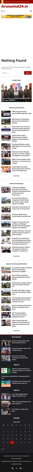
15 (25, 435)
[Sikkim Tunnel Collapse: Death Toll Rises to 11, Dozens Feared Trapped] (6, 161)
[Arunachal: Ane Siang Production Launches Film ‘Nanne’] (6, 358)
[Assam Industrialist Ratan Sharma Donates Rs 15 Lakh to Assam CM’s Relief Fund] (6, 169)
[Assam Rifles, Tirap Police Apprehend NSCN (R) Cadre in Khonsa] (6, 277)
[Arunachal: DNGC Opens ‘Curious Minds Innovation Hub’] (6, 217)
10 (3, 435)
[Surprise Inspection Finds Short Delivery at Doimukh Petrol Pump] (6, 308)
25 (8, 442)
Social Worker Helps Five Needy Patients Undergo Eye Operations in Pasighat (22, 269)
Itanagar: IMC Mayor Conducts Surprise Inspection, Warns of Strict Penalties (21, 232)
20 (16, 439)
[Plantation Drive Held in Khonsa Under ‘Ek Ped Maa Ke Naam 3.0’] (6, 285)
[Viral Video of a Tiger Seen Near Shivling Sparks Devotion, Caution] (6, 411)
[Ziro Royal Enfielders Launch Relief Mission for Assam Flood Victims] (6, 146)
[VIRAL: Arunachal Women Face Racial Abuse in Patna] (6, 404)
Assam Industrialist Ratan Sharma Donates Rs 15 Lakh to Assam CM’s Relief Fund (21, 168)
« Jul (2, 449)
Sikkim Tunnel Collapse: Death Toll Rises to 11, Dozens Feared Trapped (21, 161)
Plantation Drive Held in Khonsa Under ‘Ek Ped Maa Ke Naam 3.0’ (21, 284)
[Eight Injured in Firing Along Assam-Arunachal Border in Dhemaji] (6, 121)
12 (12, 435)
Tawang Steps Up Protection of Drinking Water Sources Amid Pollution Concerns (21, 299)
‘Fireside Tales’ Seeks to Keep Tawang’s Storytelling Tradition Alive (21, 292)
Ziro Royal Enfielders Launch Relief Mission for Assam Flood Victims (21, 146)
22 (25, 439)
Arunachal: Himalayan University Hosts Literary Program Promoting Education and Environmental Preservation (21, 191)
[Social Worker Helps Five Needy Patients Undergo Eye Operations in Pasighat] (6, 270)
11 (7, 435)
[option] (16, 92)
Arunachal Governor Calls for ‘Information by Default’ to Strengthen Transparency (21, 249)
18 (7, 439)
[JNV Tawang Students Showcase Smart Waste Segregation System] (6, 315)
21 (20, 439)
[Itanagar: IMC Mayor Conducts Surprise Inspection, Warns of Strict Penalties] (6, 233)
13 (16, 435)
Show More (17, 176)
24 (3, 442)
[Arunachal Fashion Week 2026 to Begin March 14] (6, 350)
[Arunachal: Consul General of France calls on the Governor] (6, 209)
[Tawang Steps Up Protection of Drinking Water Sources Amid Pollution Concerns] (6, 300)
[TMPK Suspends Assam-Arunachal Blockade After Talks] (6, 114)
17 (3, 439)
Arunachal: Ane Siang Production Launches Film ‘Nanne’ (20, 357)
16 (29, 435)
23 (29, 439)
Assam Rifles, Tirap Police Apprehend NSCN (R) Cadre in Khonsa (21, 277)
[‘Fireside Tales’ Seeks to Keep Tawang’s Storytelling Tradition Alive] (6, 292)
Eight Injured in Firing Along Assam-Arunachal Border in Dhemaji (20, 121)
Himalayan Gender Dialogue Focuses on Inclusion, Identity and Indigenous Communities (21, 153)
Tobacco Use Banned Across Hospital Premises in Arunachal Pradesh (21, 370)
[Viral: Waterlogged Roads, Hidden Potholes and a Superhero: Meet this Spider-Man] (6, 396)
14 (20, 435)
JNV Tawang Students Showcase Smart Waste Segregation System (19, 315)
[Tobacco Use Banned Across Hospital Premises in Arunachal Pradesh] (6, 371)
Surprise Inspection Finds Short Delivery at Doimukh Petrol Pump (21, 307)
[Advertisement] (16, 38)
